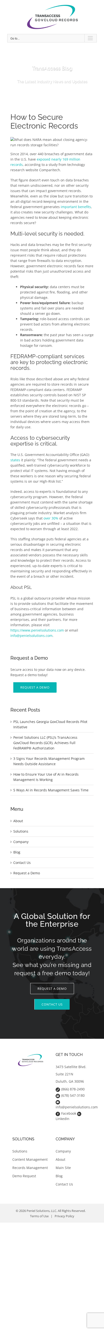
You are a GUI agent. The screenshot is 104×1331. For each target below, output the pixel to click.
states (15, 460)
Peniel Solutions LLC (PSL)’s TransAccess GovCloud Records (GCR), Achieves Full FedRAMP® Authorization (45, 742)
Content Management (30, 1159)
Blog (16, 852)
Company (21, 841)
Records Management (30, 1167)
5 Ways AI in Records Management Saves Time (51, 790)
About (18, 821)
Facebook (68, 1113)
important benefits (76, 206)
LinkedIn (62, 1118)
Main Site (63, 1167)
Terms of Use (39, 1216)
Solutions (20, 831)
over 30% (51, 518)
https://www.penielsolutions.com (37, 630)
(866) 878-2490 (73, 1089)
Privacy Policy (64, 1216)
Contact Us (22, 862)
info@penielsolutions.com (31, 635)
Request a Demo (26, 873)
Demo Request (24, 1176)
